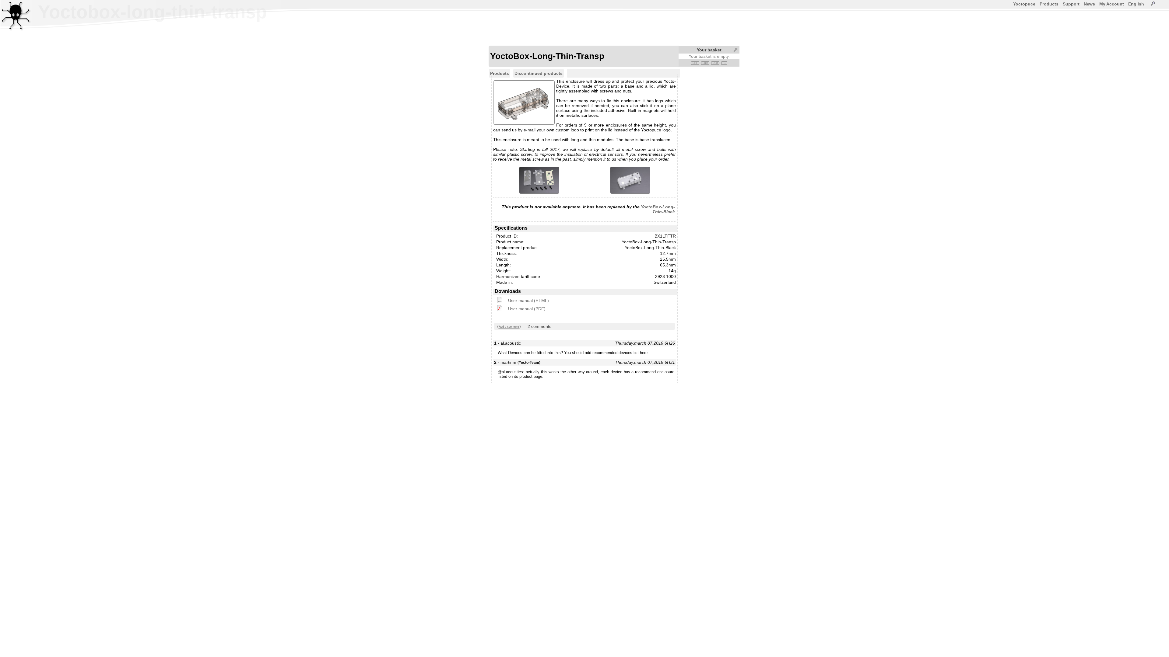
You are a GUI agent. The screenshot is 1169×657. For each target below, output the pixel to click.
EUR (705, 63)
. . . (724, 63)
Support (1071, 4)
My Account (1111, 4)
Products (1049, 4)
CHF (695, 63)
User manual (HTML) (528, 300)
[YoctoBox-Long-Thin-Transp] (539, 180)
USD (715, 63)
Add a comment (509, 326)
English (1136, 4)
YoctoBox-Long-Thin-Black (658, 209)
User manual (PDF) (527, 308)
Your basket (709, 49)
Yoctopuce (1024, 4)
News (1089, 4)
